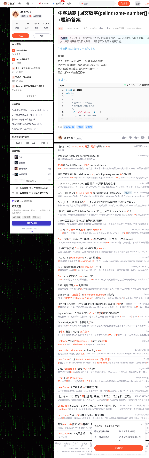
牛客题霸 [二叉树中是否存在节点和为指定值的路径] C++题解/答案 (35, 193)
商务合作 (75, 444)
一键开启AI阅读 (31, 223)
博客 (20, 3)
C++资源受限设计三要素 (27, 115)
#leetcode (69, 127)
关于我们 (58, 444)
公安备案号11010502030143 (81, 449)
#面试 (80, 127)
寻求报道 (84, 444)
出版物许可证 (92, 454)
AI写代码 (131, 85)
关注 (79, 137)
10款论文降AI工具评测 (25, 128)
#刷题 (89, 127)
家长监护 (89, 451)
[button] (13, 143)
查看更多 (30, 95)
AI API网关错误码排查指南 (27, 124)
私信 (42, 36)
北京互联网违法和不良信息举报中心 (71, 451)
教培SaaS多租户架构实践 (23, 119)
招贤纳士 (67, 444)
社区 (34, 3)
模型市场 (60, 3)
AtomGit (45, 3)
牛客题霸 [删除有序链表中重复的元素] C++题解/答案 (35, 188)
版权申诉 (82, 454)
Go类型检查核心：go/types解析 (30, 110)
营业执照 (101, 454)
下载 (27, 3)
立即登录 (119, 448)
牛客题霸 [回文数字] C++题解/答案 (76, 48)
